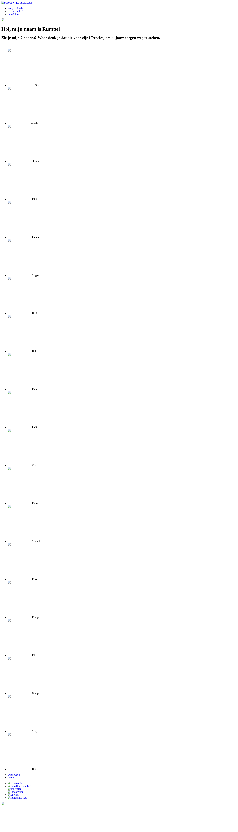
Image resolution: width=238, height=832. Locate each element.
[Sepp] (20, 731)
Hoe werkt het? (15, 11)
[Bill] (20, 351)
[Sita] (21, 85)
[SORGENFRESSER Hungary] (15, 791)
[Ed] (20, 655)
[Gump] (20, 693)
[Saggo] (20, 275)
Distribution (14, 774)
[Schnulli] (20, 541)
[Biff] (20, 769)
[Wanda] (19, 123)
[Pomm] (20, 237)
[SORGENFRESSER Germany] (16, 783)
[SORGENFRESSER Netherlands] (17, 797)
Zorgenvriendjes (16, 8)
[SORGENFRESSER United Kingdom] (19, 786)
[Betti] (20, 313)
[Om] (20, 465)
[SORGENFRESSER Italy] (13, 794)
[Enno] (20, 503)
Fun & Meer (14, 14)
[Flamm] (20, 161)
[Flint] (20, 199)
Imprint (11, 777)
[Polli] (20, 427)
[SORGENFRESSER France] (14, 789)
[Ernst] (20, 579)
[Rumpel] (20, 617)
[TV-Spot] (34, 829)
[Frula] (20, 389)
